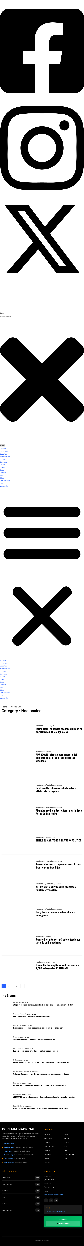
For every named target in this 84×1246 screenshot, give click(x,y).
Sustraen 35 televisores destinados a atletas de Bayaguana (56, 790)
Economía (3, 462)
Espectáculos (5, 457)
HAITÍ (65, 1150)
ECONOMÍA (47, 1154)
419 (17, 986)
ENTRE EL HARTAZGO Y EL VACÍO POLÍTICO (58, 840)
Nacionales (4, 451)
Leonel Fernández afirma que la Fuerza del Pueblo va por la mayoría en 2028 (41, 1062)
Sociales (3, 459)
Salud (2, 470)
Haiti (1, 483)
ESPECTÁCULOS (49, 1146)
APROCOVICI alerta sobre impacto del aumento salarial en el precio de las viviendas (56, 757)
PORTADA (47, 1134)
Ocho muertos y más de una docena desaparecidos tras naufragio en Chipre (41, 1074)
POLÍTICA (46, 1158)
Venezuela (4, 486)
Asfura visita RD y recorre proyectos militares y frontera (56, 888)
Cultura (2, 467)
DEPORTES (47, 1142)
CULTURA (47, 1162)
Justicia (3, 473)
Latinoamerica (5, 481)
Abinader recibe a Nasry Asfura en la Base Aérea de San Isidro (59, 812)
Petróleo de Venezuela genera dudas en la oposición (32, 1016)
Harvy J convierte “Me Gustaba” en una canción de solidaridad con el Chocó (40, 1108)
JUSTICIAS (67, 1138)
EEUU (2, 478)
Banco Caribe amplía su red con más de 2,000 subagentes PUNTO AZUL (57, 967)
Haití (14, 1025)
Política (2, 465)
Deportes (3, 454)
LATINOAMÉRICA (69, 1154)
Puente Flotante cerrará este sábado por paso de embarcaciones (58, 941)
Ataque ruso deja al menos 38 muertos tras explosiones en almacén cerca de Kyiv (43, 1005)
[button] (42, 574)
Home (4, 707)
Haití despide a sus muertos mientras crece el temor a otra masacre (38, 1028)
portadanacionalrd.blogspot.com (56, 1211)
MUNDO (66, 1142)
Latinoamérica (18, 1071)
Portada (3, 449)
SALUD (66, 1134)
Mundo (2, 475)
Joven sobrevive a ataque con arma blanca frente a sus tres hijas (58, 866)
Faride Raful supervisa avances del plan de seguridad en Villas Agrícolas (59, 730)
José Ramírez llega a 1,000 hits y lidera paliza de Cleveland (34, 1039)
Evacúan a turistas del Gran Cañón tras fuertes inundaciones (35, 1051)
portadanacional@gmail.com (53, 1194)
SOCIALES (47, 1150)
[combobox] (9, 316)
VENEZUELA (67, 1146)
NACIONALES (48, 1138)
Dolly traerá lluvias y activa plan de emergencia (55, 913)
